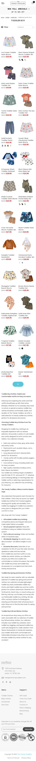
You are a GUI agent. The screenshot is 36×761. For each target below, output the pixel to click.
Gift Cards (23, 696)
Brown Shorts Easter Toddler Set (26, 287)
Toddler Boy (14, 17)
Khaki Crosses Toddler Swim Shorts (9, 198)
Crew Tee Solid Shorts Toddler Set (8, 229)
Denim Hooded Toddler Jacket (24, 342)
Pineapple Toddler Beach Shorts (8, 287)
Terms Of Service (13, 758)
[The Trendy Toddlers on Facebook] (3, 682)
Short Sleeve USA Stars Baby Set (25, 170)
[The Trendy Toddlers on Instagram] (10, 682)
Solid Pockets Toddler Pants (6, 139)
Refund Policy (24, 711)
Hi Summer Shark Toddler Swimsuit (8, 170)
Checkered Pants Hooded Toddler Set (26, 256)
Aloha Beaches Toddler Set (7, 373)
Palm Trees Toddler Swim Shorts (26, 84)
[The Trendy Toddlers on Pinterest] (7, 682)
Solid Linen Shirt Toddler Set (24, 315)
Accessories (6, 702)
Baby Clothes (6, 699)
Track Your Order (26, 699)
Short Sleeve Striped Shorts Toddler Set (26, 53)
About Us (23, 702)
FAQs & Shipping (25, 708)
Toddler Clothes (7, 696)
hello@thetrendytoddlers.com (15, 678)
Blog (21, 714)
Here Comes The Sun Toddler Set (26, 112)
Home (2, 17)
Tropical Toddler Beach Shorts (7, 342)
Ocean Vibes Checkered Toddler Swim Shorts (26, 140)
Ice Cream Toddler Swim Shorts (8, 53)
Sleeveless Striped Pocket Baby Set (25, 198)
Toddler (7, 17)
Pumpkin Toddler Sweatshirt (7, 256)
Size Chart (5, 705)
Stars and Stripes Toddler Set (8, 84)
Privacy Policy (26, 758)
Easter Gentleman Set (25, 373)
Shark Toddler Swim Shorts (26, 229)
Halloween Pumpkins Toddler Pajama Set (9, 315)
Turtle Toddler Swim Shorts (9, 112)
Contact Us (24, 705)
